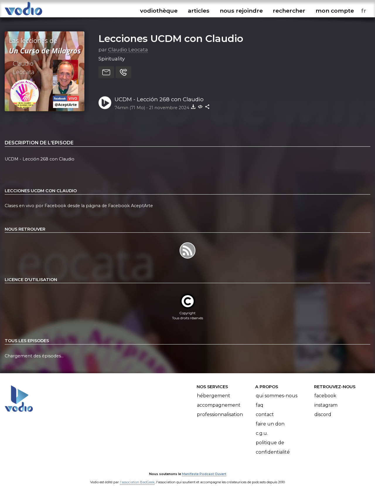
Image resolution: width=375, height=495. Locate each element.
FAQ (259, 405)
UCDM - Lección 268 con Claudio (159, 99)
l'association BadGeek (137, 482)
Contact (265, 414)
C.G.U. (262, 433)
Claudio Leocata (128, 50)
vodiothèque (159, 10)
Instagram (326, 405)
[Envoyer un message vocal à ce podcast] (123, 72)
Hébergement (213, 395)
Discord (322, 414)
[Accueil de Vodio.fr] (23, 15)
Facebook (325, 395)
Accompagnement (219, 405)
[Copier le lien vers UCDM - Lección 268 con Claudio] (207, 106)
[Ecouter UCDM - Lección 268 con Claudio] (104, 102)
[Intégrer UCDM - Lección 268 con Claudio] (200, 106)
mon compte (335, 10)
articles (198, 10)
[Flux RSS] (187, 258)
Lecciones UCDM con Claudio (170, 38)
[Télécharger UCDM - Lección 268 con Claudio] (193, 106)
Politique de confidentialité (273, 447)
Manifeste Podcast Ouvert (204, 474)
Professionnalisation (220, 414)
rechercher (289, 10)
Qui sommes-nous (276, 395)
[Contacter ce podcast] (106, 72)
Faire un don (270, 424)
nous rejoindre (241, 10)
